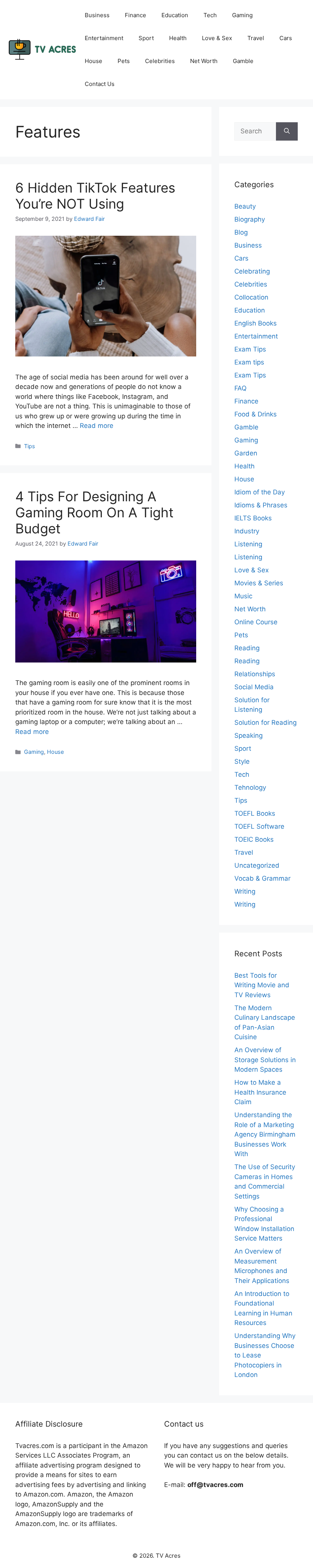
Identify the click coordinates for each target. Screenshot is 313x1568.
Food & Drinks (255, 414)
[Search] (287, 131)
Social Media (254, 687)
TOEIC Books (254, 839)
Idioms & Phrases (260, 505)
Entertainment (104, 38)
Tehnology (250, 787)
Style (242, 761)
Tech (210, 15)
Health (178, 38)
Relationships (254, 674)
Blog (241, 232)
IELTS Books (253, 518)
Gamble (243, 61)
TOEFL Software (259, 826)
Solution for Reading (265, 722)
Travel (255, 38)
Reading (247, 648)
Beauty (245, 206)
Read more (96, 425)
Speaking (248, 735)
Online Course (256, 622)
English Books (255, 323)
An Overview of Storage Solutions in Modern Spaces (265, 1059)
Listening (248, 544)
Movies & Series (258, 583)
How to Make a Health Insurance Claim (260, 1092)
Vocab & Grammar (262, 878)
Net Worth (204, 61)
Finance (135, 15)
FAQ (240, 388)
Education (174, 15)
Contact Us (100, 83)
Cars (285, 38)
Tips (29, 446)
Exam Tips (250, 349)
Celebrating (252, 271)
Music (243, 596)
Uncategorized (256, 865)
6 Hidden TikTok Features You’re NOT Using (95, 196)
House (93, 61)
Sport (146, 38)
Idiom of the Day (259, 492)
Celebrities (160, 61)
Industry (246, 531)
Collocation (251, 297)
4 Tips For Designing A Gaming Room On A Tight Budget (94, 512)
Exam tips (249, 362)
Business (97, 15)
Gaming (242, 15)
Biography (249, 219)
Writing (244, 891)
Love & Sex (217, 38)
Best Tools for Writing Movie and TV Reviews (261, 985)
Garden (245, 453)
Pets (124, 61)
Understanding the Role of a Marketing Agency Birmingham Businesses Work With (264, 1134)
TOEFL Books (254, 813)
